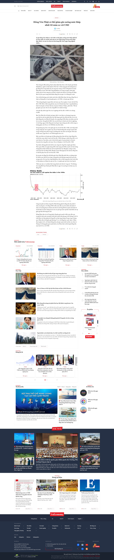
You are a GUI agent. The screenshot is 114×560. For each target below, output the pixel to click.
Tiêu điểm (23, 10)
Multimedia (20, 387)
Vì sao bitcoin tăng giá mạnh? (90, 287)
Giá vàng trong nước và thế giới (67, 493)
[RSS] (86, 549)
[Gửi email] (72, 34)
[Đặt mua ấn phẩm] (96, 6)
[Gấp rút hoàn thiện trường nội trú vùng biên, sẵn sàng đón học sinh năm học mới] (90, 459)
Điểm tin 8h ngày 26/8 (92, 409)
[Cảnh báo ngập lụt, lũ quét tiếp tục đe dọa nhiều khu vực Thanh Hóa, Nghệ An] (24, 459)
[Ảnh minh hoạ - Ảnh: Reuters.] (57, 45)
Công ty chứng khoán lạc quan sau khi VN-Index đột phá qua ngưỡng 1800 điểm (24, 261)
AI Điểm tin (90, 387)
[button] (57, 380)
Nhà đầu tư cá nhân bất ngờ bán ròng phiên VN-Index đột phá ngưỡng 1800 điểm (46, 261)
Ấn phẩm (90, 309)
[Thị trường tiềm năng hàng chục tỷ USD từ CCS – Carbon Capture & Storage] (24, 439)
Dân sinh (92, 10)
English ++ (74, 1)
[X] (87, 1)
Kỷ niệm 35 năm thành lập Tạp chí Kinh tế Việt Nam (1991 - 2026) (46, 494)
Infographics (68, 386)
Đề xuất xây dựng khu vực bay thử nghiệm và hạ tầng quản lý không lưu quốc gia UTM (90, 448)
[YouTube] (93, 1)
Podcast (63, 386)
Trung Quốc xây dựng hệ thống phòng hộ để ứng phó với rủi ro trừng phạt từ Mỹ (55, 319)
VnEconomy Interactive (87, 493)
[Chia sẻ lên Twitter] (70, 34)
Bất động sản (78, 10)
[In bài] (37, 34)
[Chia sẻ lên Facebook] (67, 34)
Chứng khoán (40, 1)
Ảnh (15, 537)
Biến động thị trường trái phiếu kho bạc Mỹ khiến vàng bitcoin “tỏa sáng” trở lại (55, 304)
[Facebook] (85, 1)
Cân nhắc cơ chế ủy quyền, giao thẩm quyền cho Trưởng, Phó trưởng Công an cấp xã (57, 461)
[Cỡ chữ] (39, 34)
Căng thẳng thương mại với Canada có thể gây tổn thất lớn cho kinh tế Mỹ (91, 294)
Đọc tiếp (18, 271)
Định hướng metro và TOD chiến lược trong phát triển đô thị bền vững (24, 494)
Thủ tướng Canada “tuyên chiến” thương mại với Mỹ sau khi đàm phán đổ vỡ (65, 370)
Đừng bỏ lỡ (19, 352)
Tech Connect (66, 1)
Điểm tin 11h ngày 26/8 (93, 400)
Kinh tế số (43, 10)
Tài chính (36, 10)
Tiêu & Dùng (49, 1)
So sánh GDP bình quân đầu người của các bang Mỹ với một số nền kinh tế (91, 275)
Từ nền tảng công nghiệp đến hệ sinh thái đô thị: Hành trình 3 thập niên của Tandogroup (67, 420)
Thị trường (60, 10)
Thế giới (86, 10)
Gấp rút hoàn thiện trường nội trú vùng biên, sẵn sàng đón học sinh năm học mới (90, 468)
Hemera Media (34, 555)
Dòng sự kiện (57, 477)
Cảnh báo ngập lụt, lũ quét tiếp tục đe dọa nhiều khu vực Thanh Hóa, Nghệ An (23, 468)
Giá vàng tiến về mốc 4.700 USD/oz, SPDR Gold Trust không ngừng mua (25, 370)
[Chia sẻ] (77, 34)
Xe (54, 1)
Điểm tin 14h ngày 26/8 (93, 392)
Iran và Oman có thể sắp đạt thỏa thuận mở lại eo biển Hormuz (54, 288)
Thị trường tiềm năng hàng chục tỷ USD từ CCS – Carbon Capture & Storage (23, 448)
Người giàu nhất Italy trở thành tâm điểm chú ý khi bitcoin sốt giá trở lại (91, 282)
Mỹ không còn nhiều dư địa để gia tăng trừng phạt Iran (52, 273)
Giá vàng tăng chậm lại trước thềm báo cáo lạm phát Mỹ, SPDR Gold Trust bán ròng (91, 302)
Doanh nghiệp (68, 10)
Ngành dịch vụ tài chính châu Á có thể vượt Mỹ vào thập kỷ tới (53, 333)
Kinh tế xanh (52, 10)
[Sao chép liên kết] (75, 34)
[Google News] (99, 1)
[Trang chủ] (19, 10)
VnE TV (59, 1)
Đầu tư (29, 10)
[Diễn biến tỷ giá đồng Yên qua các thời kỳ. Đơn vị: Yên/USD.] (57, 170)
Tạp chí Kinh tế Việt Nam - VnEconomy (91, 556)
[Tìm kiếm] (18, 6)
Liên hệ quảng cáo (59, 548)
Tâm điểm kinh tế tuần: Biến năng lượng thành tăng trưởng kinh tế (67, 402)
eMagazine (74, 386)
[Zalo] (90, 1)
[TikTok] (96, 1)
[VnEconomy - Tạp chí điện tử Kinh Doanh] (57, 514)
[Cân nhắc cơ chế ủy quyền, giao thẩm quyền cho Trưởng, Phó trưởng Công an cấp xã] (57, 445)
